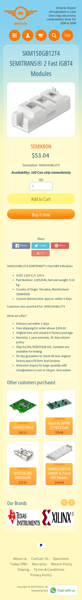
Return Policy (61, 564)
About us (20, 558)
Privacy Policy (41, 575)
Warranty (39, 564)
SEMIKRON (41, 146)
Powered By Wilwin (41, 590)
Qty (41, 180)
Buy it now (41, 214)
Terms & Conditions (49, 569)
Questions (61, 558)
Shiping (23, 569)
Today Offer (19, 564)
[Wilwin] (21, 15)
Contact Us (40, 558)
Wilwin (40, 586)
